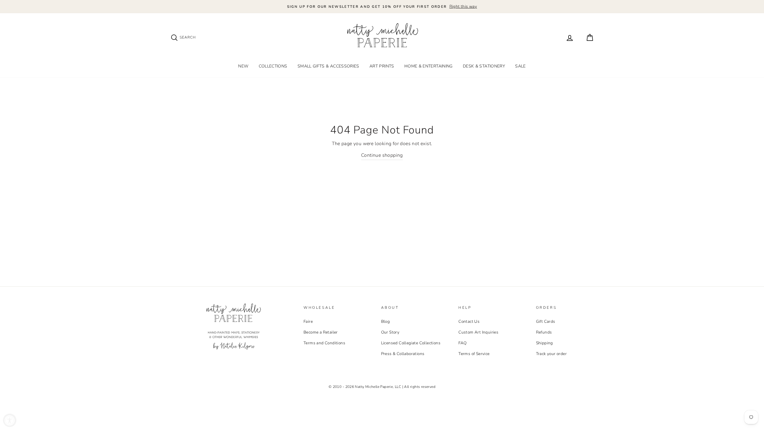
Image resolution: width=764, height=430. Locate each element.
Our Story (390, 332)
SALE (520, 66)
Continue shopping (382, 155)
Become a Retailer (321, 332)
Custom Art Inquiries (478, 332)
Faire (308, 321)
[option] (382, 6)
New (243, 66)
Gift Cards (545, 321)
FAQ (462, 343)
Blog (385, 321)
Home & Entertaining (428, 66)
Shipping (544, 343)
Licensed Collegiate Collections (410, 343)
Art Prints (381, 66)
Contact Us (469, 321)
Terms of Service (473, 354)
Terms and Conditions (324, 343)
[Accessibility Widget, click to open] (9, 420)
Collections (273, 66)
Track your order (551, 354)
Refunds (544, 332)
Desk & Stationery (484, 66)
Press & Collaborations (403, 354)
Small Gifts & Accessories (328, 66)
